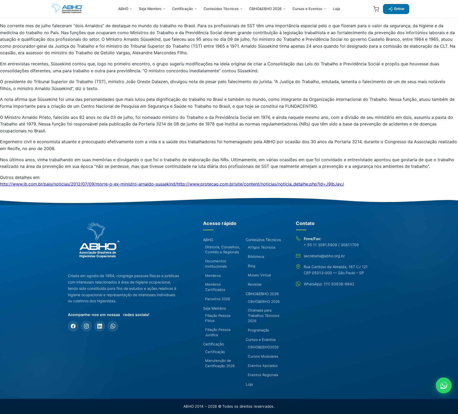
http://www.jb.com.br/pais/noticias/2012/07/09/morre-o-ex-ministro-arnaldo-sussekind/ (88, 184)
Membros (213, 275)
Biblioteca (256, 256)
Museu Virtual (259, 275)
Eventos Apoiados (263, 365)
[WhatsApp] (113, 326)
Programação (258, 330)
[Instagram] (86, 326)
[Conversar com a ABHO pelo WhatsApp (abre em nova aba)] (444, 385)
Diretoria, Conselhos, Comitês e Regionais (222, 249)
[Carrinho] (376, 9)
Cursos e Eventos (307, 9)
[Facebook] (73, 326)
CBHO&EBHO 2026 (265, 9)
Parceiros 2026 (217, 299)
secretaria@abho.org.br (324, 256)
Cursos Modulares (263, 356)
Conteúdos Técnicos (221, 9)
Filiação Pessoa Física (217, 318)
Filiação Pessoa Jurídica (217, 332)
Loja (336, 9)
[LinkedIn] (99, 326)
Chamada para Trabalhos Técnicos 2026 (263, 315)
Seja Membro (150, 9)
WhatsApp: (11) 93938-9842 (329, 284)
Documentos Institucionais (216, 263)
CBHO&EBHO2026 (263, 347)
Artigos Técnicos (261, 247)
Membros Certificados (215, 287)
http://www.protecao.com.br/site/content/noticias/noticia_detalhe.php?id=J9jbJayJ (260, 184)
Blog (251, 266)
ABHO (123, 9)
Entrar (399, 9)
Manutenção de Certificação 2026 (220, 363)
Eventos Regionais (263, 375)
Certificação (182, 9)
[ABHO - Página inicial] (97, 243)
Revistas (255, 284)
